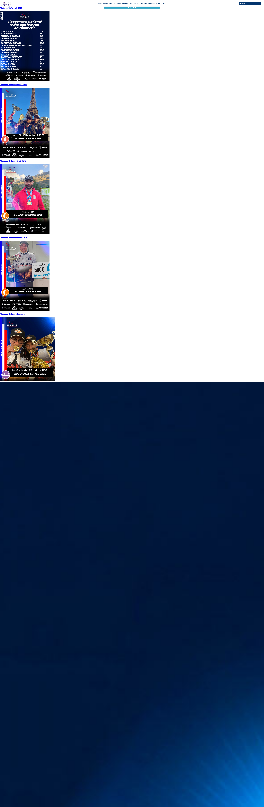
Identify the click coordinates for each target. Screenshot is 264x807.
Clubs (110, 3)
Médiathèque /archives (154, 3)
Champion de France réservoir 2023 (14, 238)
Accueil (100, 3)
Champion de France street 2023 (13, 84)
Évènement (125, 3)
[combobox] (250, 3)
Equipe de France (134, 3)
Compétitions (117, 3)
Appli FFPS (144, 3)
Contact (164, 3)
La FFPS (105, 3)
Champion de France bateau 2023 (14, 314)
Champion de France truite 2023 (13, 161)
